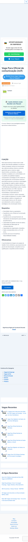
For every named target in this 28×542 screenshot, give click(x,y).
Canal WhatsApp (15, 54)
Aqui (14, 329)
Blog (14, 519)
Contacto (14, 520)
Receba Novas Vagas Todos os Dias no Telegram (15, 77)
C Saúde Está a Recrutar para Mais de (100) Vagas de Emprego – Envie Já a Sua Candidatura (16, 413)
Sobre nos (14, 526)
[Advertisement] (14, 23)
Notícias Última (14, 528)
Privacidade (14, 522)
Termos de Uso (14, 524)
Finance (6, 381)
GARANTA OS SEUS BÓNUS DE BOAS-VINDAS (14, 113)
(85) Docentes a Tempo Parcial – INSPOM (12, 489)
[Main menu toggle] (26, 1)
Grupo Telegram (15, 59)
